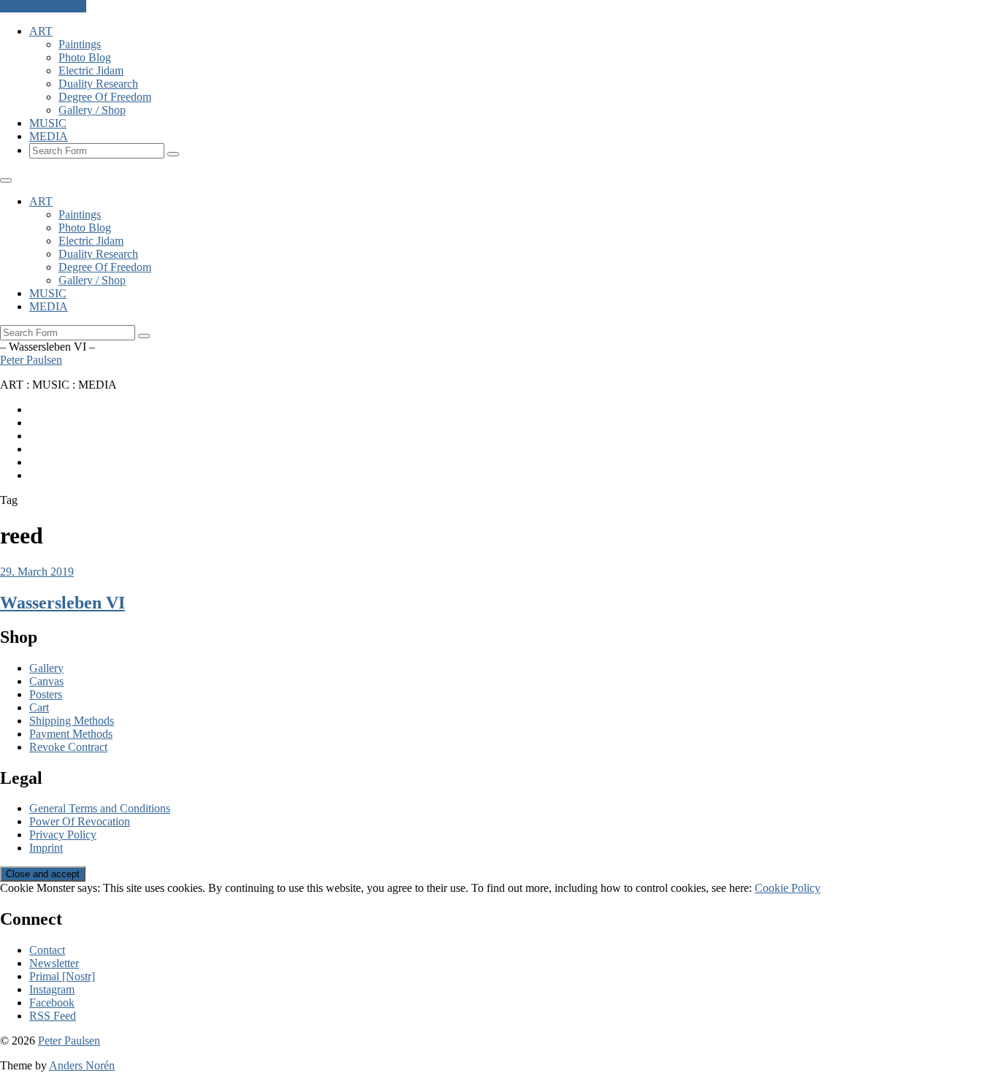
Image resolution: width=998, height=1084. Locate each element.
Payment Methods (71, 734)
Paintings (79, 44)
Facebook (52, 1002)
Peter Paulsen (31, 360)
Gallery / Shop (92, 110)
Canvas (46, 681)
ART (41, 31)
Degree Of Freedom (104, 97)
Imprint (46, 847)
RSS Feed (52, 1015)
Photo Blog (84, 57)
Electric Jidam (90, 70)
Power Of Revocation (79, 821)
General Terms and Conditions (99, 808)
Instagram (52, 989)
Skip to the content (43, 6)
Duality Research (98, 83)
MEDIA (48, 136)
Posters (45, 694)
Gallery (46, 668)
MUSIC (47, 123)
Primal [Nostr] (62, 976)
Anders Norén (82, 1065)
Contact (47, 950)
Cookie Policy (787, 888)
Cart (39, 707)
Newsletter (54, 963)
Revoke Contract (68, 747)
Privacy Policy (62, 834)
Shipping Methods (71, 720)
